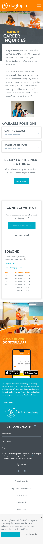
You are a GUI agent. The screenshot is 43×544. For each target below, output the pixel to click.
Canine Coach (15, 131)
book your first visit (21, 225)
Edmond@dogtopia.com (13, 267)
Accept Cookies (11, 535)
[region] (21, 529)
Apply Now (20, 181)
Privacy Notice (21, 495)
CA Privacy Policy (21, 502)
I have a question (21, 235)
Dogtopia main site (21, 481)
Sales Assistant (15, 144)
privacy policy (30, 456)
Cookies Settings (32, 534)
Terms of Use (21, 509)
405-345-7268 (10, 263)
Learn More (8, 402)
